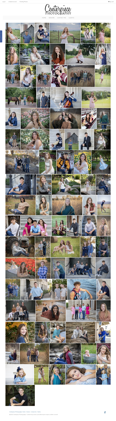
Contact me (61, 18)
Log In (4, 1)
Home (44, 18)
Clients (71, 18)
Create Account (12, 1)
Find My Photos (24, 1)
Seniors (51, 18)
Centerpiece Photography (15, 412)
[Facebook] (105, 412)
